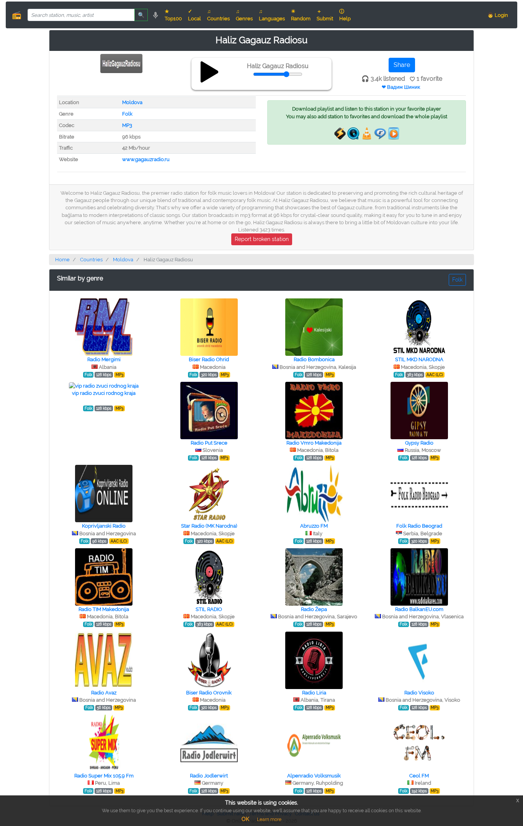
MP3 (127, 125)
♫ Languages (272, 14)
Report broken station (262, 239)
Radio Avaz (103, 693)
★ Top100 (173, 14)
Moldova (132, 102)
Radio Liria (314, 693)
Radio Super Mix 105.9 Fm (104, 776)
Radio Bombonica (314, 359)
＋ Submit (325, 14)
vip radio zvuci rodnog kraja (104, 393)
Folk (127, 114)
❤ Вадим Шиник (401, 87)
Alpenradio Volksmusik (314, 776)
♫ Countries (218, 14)
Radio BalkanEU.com (419, 609)
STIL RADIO (209, 609)
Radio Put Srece (209, 443)
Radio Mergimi (104, 359)
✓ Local (194, 14)
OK (245, 819)
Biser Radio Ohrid (209, 359)
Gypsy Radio (419, 443)
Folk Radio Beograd (419, 526)
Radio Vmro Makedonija (314, 443)
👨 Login (497, 15)
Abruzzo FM (314, 526)
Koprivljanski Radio (104, 526)
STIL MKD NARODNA (419, 359)
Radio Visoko (419, 693)
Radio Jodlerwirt (209, 776)
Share (402, 64)
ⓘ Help (345, 14)
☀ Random (301, 14)
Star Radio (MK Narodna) (209, 526)
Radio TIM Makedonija (103, 609)
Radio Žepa (314, 609)
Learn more (269, 819)
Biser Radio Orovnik (209, 693)
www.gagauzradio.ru (146, 159)
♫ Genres (244, 14)
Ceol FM (419, 776)
